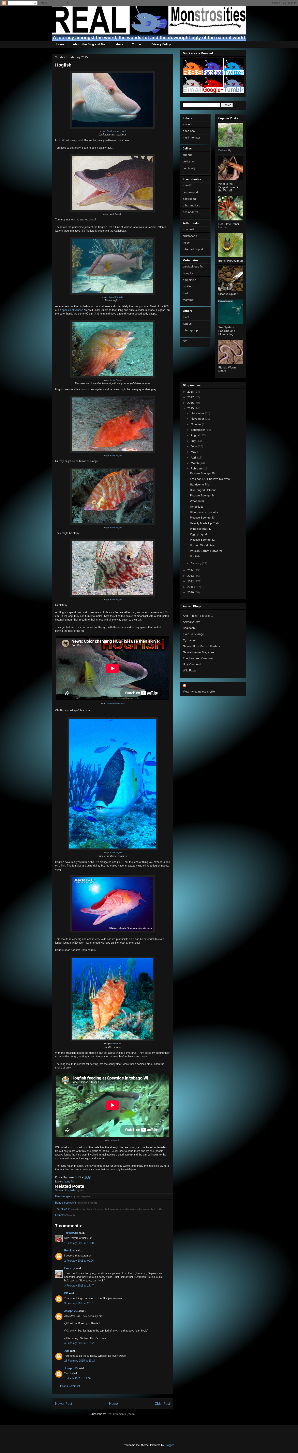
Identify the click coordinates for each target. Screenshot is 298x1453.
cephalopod (190, 192)
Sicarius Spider (228, 293)
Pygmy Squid (198, 534)
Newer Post (63, 1403)
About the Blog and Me (89, 44)
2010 (191, 592)
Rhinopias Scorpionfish (204, 512)
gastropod (189, 198)
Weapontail (197, 501)
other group (190, 330)
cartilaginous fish (193, 266)
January (196, 563)
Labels (118, 44)
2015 (191, 408)
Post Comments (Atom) (121, 1413)
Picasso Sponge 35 (202, 473)
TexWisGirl (71, 1232)
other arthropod (193, 249)
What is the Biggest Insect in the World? (228, 187)
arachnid (188, 229)
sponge (187, 154)
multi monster (191, 137)
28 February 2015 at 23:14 (79, 1360)
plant (186, 317)
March (195, 463)
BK (66, 1293)
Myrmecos (189, 640)
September (198, 429)
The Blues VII (63, 1208)
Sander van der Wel (116, 131)
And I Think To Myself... (198, 615)
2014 (191, 570)
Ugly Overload (192, 664)
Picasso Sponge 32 (202, 539)
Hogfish (195, 556)
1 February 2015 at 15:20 (79, 1243)
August (195, 435)
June (194, 446)
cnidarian (189, 161)
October (196, 424)
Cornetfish (61, 1215)
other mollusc (191, 205)
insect (186, 242)
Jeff (66, 1350)
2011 (190, 587)
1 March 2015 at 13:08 (77, 1378)
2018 (191, 391)
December (198, 413)
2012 (191, 581)
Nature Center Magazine (198, 652)
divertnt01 (116, 1140)
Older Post (162, 1403)
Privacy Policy (161, 44)
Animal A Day (191, 621)
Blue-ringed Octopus (203, 490)
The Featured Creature (198, 658)
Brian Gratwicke (116, 297)
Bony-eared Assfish (66, 1202)
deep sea (189, 130)
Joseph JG (71, 1310)
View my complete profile (199, 691)
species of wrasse (72, 309)
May (194, 451)
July (194, 440)
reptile (187, 286)
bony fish (69, 1181)
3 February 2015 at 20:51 (79, 1303)
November (198, 418)
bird (185, 293)
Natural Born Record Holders (201, 646)
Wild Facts (189, 670)
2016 (191, 402)
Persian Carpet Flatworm (206, 550)
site (185, 341)
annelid (187, 185)
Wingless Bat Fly (200, 528)
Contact (137, 44)
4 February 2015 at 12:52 (79, 1343)
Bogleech (189, 627)
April (194, 457)
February (197, 468)
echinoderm (190, 212)
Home (60, 44)
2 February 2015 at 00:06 (79, 1260)
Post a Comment (70, 1385)
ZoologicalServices (116, 703)
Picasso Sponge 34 (202, 495)
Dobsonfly (224, 150)
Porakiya (69, 1250)
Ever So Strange (193, 634)
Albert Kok (116, 1044)
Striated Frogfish (65, 1190)
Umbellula (196, 506)
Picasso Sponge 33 (202, 517)
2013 (191, 575)
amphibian (189, 279)
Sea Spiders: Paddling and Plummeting (226, 331)
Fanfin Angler (63, 1196)
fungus (187, 323)
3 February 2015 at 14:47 (79, 1285)
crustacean (190, 235)
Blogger (169, 1445)
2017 (191, 397)
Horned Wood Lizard (203, 545)
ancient (187, 124)
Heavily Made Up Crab (204, 523)
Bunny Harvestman (230, 260)
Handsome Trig (200, 484)
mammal (188, 299)
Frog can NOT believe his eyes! (210, 478)
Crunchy (69, 1268)
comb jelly (189, 168)
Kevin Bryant (116, 380)
